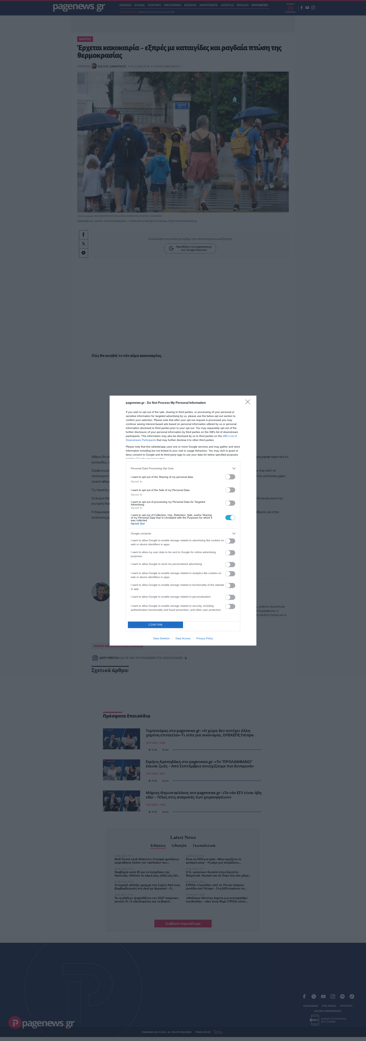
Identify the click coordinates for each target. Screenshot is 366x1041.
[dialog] (183, 521)
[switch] (230, 476)
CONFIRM (155, 624)
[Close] (249, 403)
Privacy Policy (204, 638)
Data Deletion (161, 638)
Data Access (183, 638)
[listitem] (183, 468)
